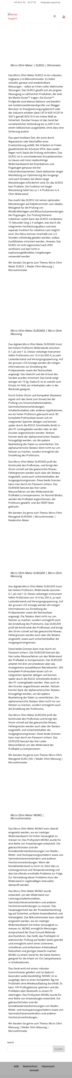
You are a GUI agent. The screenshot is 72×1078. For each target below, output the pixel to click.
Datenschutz (30, 1066)
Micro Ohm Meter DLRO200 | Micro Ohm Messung (36, 574)
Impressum (48, 1066)
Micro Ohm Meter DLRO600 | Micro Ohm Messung (36, 332)
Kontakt (34, 1070)
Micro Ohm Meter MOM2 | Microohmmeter (27, 816)
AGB (16, 1066)
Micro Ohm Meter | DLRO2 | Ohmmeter (36, 65)
